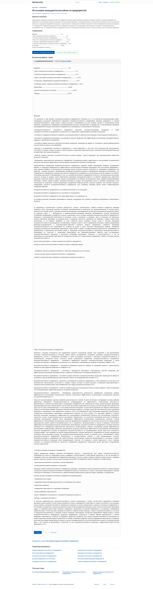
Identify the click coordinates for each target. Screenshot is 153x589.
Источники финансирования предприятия (91, 558)
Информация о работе (55, 541)
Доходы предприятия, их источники (43, 558)
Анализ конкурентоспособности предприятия (92, 561)
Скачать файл (66, 61)
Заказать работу (115, 2)
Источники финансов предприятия (43, 553)
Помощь (105, 2)
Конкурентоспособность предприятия (44, 556)
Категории (35, 7)
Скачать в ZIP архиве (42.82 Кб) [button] (43, 52)
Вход (100, 2)
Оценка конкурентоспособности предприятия (46, 550)
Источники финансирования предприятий (45, 572)
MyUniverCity (44, 584)
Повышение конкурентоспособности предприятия (74, 572)
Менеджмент (43, 7)
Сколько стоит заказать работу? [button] (67, 52)
